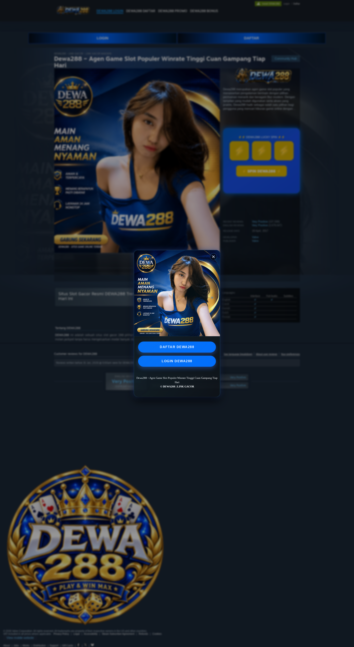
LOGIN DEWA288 (177, 361)
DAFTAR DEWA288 (177, 347)
